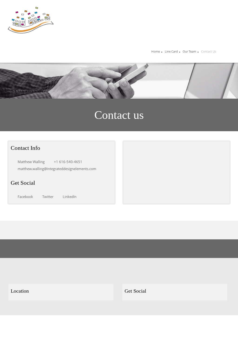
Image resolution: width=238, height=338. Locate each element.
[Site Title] (30, 20)
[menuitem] (155, 52)
